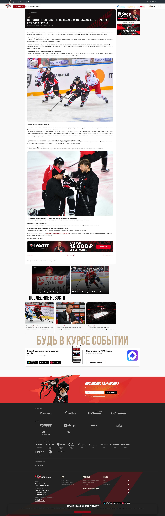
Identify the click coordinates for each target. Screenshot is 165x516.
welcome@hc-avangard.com (40, 500)
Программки (106, 484)
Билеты (20, 6)
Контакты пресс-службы (67, 482)
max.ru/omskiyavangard (96, 362)
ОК (82, 512)
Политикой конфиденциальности (99, 396)
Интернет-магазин (35, 6)
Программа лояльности (90, 489)
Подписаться (111, 392)
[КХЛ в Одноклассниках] (150, 1)
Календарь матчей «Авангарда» (90, 480)
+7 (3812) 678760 (40, 494)
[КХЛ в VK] (147, 1)
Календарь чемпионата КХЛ (89, 482)
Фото (104, 480)
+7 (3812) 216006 (40, 492)
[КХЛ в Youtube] (152, 1)
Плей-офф (85, 484)
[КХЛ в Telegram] (155, 1)
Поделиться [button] (30, 255)
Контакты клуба (65, 480)
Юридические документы (67, 484)
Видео (105, 482)
